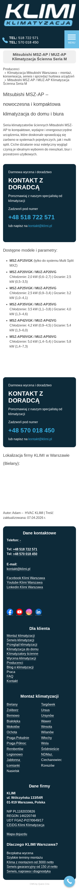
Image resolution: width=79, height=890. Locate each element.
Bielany (12, 704)
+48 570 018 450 (31, 430)
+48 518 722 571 (31, 217)
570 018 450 (23, 42)
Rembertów (15, 749)
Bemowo (13, 715)
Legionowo (15, 754)
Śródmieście (50, 749)
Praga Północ (16, 743)
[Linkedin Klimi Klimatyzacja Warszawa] (38, 612)
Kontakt (12, 681)
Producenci (11, 69)
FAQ (10, 676)
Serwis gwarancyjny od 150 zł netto (32, 866)
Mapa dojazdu (17, 834)
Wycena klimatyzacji (21, 658)
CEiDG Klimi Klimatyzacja (25, 825)
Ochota (12, 732)
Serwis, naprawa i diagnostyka (29, 871)
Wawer (46, 721)
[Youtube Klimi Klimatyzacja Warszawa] (19, 612)
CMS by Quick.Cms (39, 884)
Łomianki (13, 765)
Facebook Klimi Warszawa (26, 578)
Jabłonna (14, 760)
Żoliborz (12, 710)
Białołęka (13, 721)
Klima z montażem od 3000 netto (30, 862)
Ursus (45, 710)
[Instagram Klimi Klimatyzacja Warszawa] (29, 612)
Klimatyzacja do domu (22, 649)
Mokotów (13, 726)
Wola (45, 743)
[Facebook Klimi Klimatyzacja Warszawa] (10, 612)
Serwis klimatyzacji (20, 640)
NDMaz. (47, 754)
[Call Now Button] (69, 881)
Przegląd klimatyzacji (22, 644)
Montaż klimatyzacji (21, 635)
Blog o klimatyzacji (20, 667)
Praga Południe (18, 738)
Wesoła (46, 726)
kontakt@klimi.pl (40, 226)
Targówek (48, 704)
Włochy (46, 738)
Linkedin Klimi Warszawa (25, 587)
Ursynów (47, 715)
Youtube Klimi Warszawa (25, 582)
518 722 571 (23, 38)
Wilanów (47, 732)
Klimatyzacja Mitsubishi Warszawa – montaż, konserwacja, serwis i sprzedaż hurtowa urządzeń (38, 74)
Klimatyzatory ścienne (22, 653)
